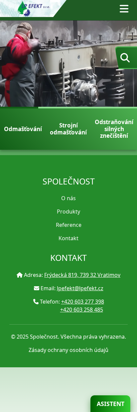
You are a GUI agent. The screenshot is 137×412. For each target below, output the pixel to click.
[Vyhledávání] (124, 57)
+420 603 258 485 (81, 309)
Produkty (68, 211)
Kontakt (68, 238)
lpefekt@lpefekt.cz (80, 288)
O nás (68, 198)
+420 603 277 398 (82, 301)
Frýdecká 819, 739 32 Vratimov (82, 275)
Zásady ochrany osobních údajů (68, 350)
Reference (68, 225)
